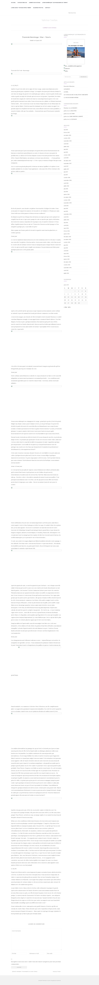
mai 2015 (66, 211)
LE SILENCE (67, 89)
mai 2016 (66, 191)
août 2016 (66, 183)
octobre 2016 (67, 177)
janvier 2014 (67, 233)
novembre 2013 (67, 239)
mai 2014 (66, 222)
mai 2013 (66, 248)
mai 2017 (66, 174)
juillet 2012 (66, 273)
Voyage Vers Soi (22, 2)
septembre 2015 (68, 202)
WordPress (58, 980)
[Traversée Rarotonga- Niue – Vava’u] (36, 55)
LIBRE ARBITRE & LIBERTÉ (76, 116)
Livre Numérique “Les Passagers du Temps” (55, 2)
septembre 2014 (68, 214)
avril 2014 (66, 225)
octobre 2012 (67, 264)
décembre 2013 (67, 236)
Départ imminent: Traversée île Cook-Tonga (24, 971)
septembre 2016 (68, 180)
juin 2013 (66, 245)
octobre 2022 (67, 138)
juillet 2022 (66, 146)
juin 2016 (66, 188)
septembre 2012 (67, 267)
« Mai (65, 307)
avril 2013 (66, 250)
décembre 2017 (67, 160)
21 (71, 300)
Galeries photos (38, 7)
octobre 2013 (67, 242)
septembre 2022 (68, 141)
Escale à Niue (57, 971)
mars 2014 (66, 228)
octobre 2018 (67, 155)
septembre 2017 (67, 163)
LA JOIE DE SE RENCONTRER (71, 97)
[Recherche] (87, 13)
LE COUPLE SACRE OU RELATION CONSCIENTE (76, 94)
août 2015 (66, 205)
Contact (47, 7)
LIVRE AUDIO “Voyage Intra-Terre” (21, 7)
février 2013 (67, 256)
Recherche (83, 76)
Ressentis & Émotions (69, 86)
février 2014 (67, 231)
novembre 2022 (67, 135)
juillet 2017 (66, 169)
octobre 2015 (67, 200)
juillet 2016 (66, 186)
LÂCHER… (66, 92)
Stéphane (66, 108)
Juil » (69, 307)
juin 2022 (66, 149)
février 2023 (67, 132)
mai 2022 (66, 152)
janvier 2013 (66, 259)
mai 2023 (66, 129)
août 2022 (66, 143)
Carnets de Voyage (34, 2)
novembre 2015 (67, 197)
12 (65, 297)
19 (65, 300)
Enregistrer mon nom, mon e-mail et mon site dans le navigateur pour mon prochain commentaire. (36, 963)
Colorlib (48, 980)
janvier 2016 (67, 194)
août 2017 (66, 166)
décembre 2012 (67, 262)
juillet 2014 (66, 219)
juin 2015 (66, 208)
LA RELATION (73, 110)
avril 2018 (66, 157)
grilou (65, 110)
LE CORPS (72, 113)
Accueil (13, 2)
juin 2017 (66, 172)
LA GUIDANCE (73, 119)
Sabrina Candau (49, 20)
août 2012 (66, 270)
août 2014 (66, 217)
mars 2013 (66, 253)
